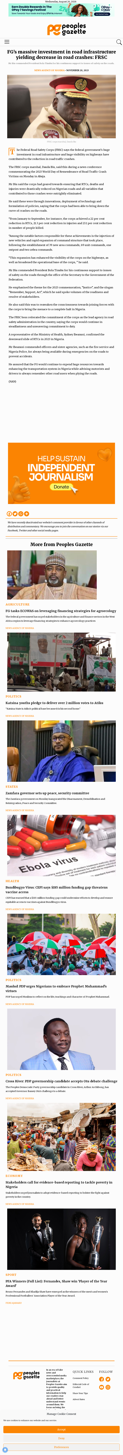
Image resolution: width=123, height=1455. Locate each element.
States (12, 787)
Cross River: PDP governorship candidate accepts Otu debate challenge (61, 1081)
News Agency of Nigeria (49, 70)
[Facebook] (9, 513)
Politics (13, 696)
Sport (11, 1275)
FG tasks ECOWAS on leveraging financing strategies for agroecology (61, 611)
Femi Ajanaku (14, 1303)
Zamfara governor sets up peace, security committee (47, 793)
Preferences (61, 1447)
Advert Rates (79, 1399)
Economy (14, 1176)
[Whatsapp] (20, 513)
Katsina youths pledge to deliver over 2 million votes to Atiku (54, 703)
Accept (61, 1429)
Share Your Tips (80, 1393)
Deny (61, 1438)
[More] (26, 513)
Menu (7, 42)
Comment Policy (81, 1378)
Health (12, 881)
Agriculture (18, 604)
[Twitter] (15, 513)
